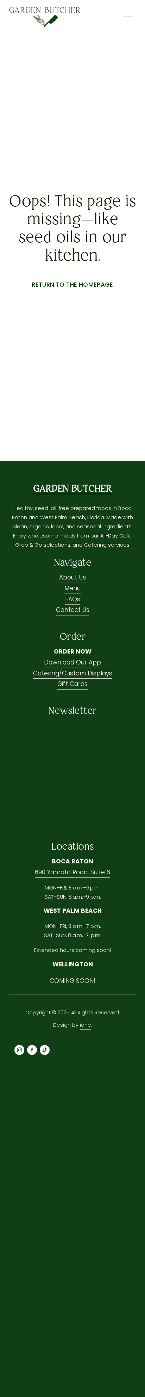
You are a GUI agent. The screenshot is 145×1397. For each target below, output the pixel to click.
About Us (72, 577)
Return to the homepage (72, 284)
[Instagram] (19, 1050)
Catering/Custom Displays (72, 673)
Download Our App (72, 662)
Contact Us (72, 610)
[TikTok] (45, 1050)
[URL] (57, 1050)
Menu (72, 588)
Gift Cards (72, 684)
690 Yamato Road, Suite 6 (72, 872)
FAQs (72, 599)
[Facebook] (32, 1050)
